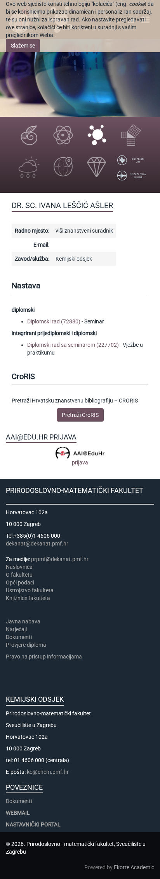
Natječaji (16, 629)
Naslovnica (19, 567)
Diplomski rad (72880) (53, 321)
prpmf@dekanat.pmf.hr (60, 559)
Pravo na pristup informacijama (45, 656)
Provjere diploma (26, 645)
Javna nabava (23, 621)
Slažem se (23, 45)
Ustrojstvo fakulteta (30, 590)
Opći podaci (20, 582)
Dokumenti (19, 637)
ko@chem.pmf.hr (48, 772)
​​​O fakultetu (19, 575)
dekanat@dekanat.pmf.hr (37, 543)
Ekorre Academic (134, 867)
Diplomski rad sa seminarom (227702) (73, 345)
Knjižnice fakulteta (28, 598)
